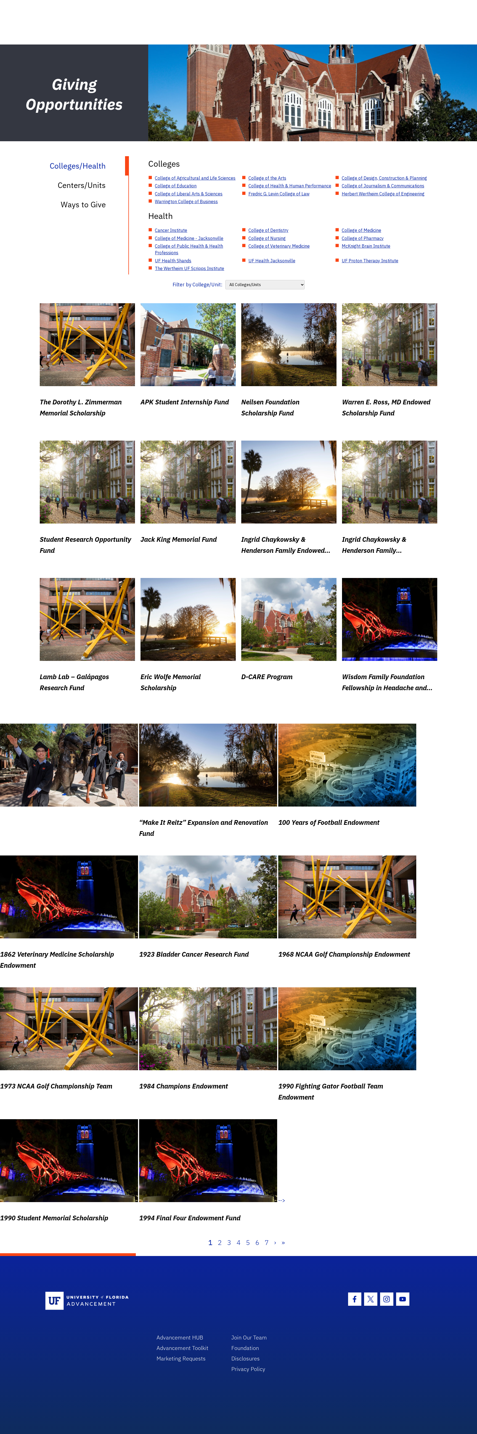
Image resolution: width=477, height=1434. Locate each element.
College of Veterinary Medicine (279, 246)
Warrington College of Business (186, 201)
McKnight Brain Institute (366, 246)
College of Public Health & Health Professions (189, 249)
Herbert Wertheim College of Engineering (383, 194)
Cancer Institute (171, 230)
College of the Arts (267, 178)
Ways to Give (83, 204)
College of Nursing (267, 238)
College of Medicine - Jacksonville (189, 238)
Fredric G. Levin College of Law (278, 194)
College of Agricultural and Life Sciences (195, 178)
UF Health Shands (173, 260)
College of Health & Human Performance (289, 186)
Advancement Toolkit (182, 1348)
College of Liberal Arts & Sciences (188, 194)
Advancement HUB (180, 1337)
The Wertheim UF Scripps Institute (189, 268)
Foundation (245, 1348)
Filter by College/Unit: (197, 284)
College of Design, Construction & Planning (384, 178)
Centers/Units (82, 185)
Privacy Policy (248, 1369)
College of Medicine (361, 230)
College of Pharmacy (363, 238)
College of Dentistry (268, 230)
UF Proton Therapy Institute (370, 260)
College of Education (176, 186)
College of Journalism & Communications (383, 186)
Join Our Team (249, 1337)
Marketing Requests (181, 1358)
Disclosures (245, 1358)
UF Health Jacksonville (271, 260)
